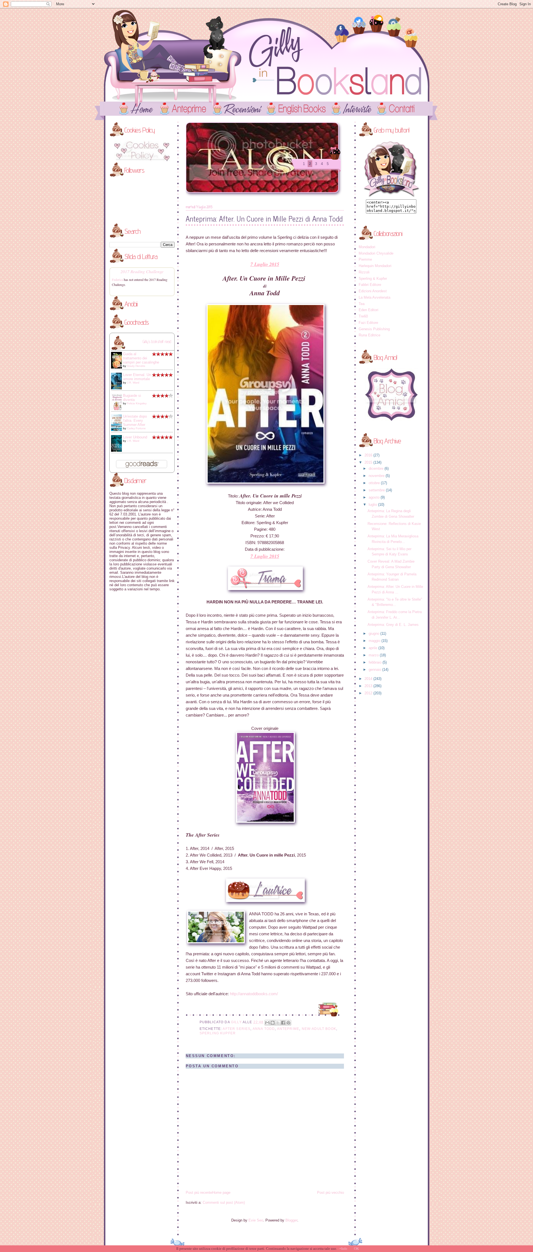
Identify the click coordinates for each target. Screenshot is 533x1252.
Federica (117, 279)
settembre (377, 490)
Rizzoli (364, 272)
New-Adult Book (319, 1028)
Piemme (365, 259)
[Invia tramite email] (267, 1022)
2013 (368, 686)
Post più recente (199, 1192)
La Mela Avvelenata (374, 297)
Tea (361, 304)
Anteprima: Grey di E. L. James (393, 625)
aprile (373, 648)
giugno (374, 633)
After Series (236, 1028)
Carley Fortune (136, 428)
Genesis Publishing (374, 329)
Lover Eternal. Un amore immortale (137, 377)
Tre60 (363, 316)
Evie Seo (255, 1220)
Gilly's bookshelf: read (157, 341)
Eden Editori (368, 310)
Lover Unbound (135, 437)
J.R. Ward (133, 382)
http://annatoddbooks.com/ (254, 993)
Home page (221, 1192)
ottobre (375, 483)
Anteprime (288, 1028)
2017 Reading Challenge (142, 271)
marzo (374, 655)
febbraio (376, 662)
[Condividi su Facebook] (283, 1022)
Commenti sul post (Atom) (224, 1202)
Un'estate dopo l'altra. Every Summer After (135, 420)
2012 (368, 693)
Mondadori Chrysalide (376, 253)
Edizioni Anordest (373, 291)
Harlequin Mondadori (375, 266)
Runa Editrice (369, 335)
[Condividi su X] (278, 1022)
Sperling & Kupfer (373, 278)
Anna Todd (264, 1028)
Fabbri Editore (370, 285)
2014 (368, 679)
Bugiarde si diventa (132, 397)
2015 (368, 462)
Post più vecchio (330, 1192)
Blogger (291, 1220)
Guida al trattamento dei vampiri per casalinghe (141, 358)
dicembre (376, 468)
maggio (375, 641)
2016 (368, 455)
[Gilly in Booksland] (391, 196)
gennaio (375, 669)
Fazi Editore (368, 323)
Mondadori (367, 247)
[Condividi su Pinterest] (288, 1022)
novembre (377, 476)
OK (356, 1248)
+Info (343, 1248)
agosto (375, 497)
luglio (373, 504)
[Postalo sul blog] (272, 1022)
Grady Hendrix (136, 365)
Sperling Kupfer (218, 1033)
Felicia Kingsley (137, 403)
